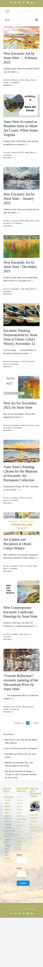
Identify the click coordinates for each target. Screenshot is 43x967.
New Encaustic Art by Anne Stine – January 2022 (19, 198)
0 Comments (14, 82)
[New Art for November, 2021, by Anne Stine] (21, 387)
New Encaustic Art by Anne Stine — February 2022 (20, 57)
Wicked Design (30, 909)
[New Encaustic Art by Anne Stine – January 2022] (21, 178)
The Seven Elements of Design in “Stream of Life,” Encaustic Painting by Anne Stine (20, 774)
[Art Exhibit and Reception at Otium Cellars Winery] (21, 523)
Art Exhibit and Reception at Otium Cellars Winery (17, 543)
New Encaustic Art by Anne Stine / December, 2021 (20, 266)
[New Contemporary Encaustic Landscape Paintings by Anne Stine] (21, 591)
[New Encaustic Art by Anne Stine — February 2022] (21, 37)
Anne (8, 80)
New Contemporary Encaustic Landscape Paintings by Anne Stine (20, 611)
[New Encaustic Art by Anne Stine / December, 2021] (21, 246)
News (32, 152)
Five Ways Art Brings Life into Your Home (7, 847)
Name (19, 855)
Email (19, 868)
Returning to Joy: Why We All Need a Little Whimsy (8, 806)
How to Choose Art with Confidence (21, 748)
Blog (27, 80)
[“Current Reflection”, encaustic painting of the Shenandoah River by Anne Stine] (21, 660)
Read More (7, 85)
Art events (30, 361)
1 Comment (13, 568)
